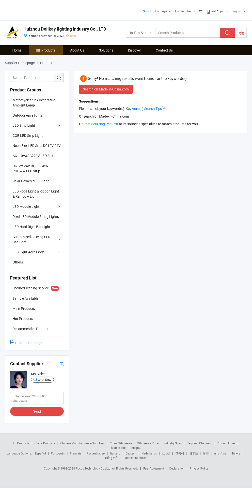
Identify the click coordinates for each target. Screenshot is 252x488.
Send (37, 411)
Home (16, 50)
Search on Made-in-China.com (106, 89)
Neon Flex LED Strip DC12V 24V (37, 145)
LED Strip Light (24, 125)
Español (40, 453)
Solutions (106, 50)
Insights (136, 448)
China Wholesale (121, 443)
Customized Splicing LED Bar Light (31, 239)
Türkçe (236, 453)
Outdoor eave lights (27, 115)
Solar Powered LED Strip (31, 181)
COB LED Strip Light (28, 135)
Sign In (147, 11)
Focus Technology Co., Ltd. (94, 468)
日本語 (193, 453)
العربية (166, 453)
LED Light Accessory (28, 252)
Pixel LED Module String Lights (36, 216)
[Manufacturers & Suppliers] (36, 10)
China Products (44, 443)
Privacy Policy (199, 468)
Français (75, 453)
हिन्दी (206, 453)
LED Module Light (26, 206)
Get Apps (217, 11)
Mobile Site (118, 448)
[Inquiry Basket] (201, 11)
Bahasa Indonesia (135, 458)
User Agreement (153, 468)
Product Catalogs (28, 342)
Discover (134, 50)
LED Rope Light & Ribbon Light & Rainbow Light (36, 194)
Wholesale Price (147, 443)
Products (48, 50)
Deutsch (131, 453)
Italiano (115, 453)
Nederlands (149, 453)
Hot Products (20, 443)
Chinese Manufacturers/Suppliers (82, 443)
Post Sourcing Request (242, 33)
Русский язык (96, 453)
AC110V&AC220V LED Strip (34, 155)
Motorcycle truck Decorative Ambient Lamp (34, 102)
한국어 (179, 453)
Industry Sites (173, 443)
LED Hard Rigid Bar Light (31, 226)
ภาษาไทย (220, 453)
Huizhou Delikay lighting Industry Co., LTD (64, 29)
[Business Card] (62, 364)
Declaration (177, 468)
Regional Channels (199, 443)
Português (58, 453)
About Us (77, 50)
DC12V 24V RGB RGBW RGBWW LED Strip (30, 168)
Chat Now (44, 380)
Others (18, 262)
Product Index (226, 443)
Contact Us (164, 50)
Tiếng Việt (111, 458)
